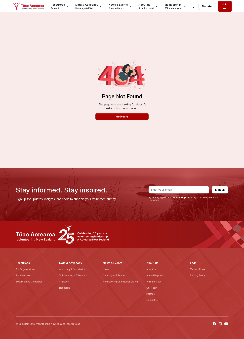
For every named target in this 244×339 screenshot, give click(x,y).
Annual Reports (154, 275)
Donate (207, 6)
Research (64, 287)
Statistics (64, 281)
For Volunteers (24, 275)
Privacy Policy (197, 275)
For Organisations (25, 269)
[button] (60, 6)
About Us (151, 269)
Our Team (151, 287)
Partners (151, 293)
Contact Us (152, 300)
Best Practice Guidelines (29, 281)
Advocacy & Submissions (73, 269)
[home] (28, 6)
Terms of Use (197, 269)
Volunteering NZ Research (73, 275)
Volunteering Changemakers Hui (120, 281)
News (106, 269)
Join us (225, 6)
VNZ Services (154, 281)
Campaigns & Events (114, 275)
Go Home (122, 116)
